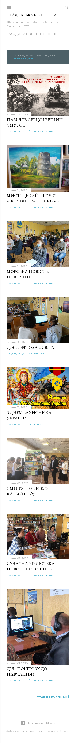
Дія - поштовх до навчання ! (27, 671)
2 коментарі (37, 353)
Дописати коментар (42, 131)
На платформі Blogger (41, 722)
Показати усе (22, 58)
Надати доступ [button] (16, 131)
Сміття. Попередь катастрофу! (28, 491)
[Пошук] (66, 7)
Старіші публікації (53, 697)
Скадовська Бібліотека (31, 15)
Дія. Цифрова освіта (30, 347)
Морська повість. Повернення (28, 274)
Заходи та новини (24, 34)
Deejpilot (64, 730)
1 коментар (36, 424)
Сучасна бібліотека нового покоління (31, 566)
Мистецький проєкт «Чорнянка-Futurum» (33, 198)
